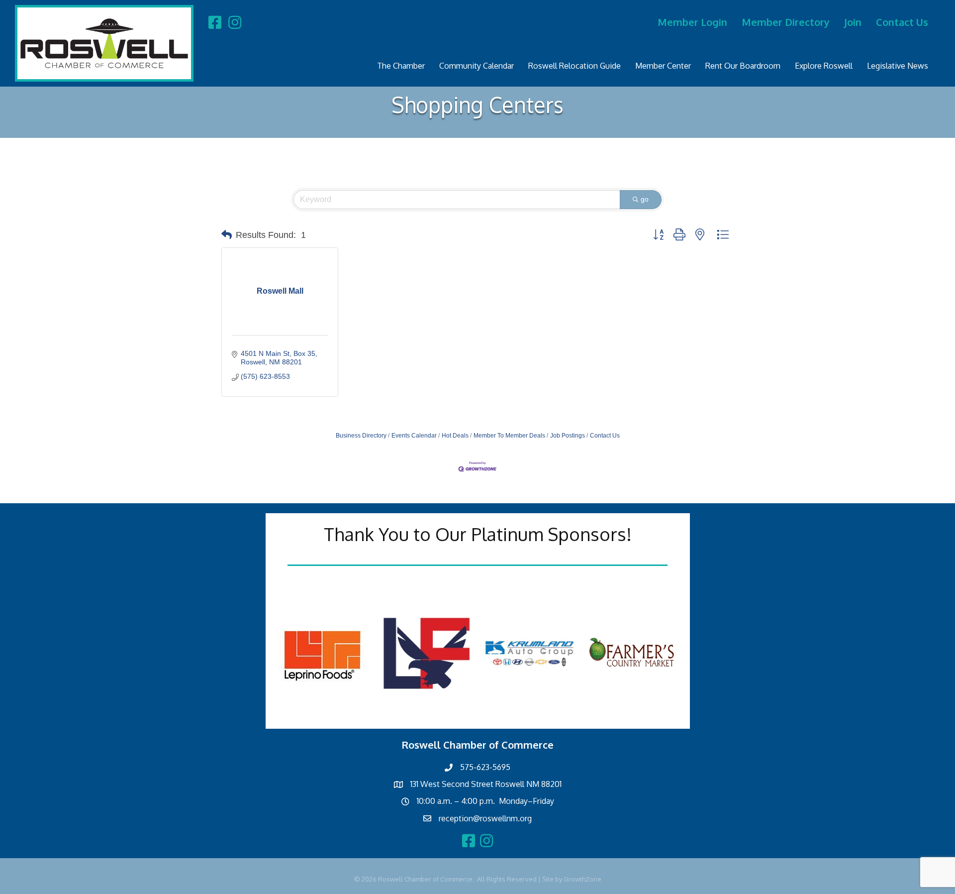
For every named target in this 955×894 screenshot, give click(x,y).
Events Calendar (414, 435)
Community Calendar (476, 66)
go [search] (645, 199)
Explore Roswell (824, 66)
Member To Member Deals (509, 435)
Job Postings (567, 435)
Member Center (663, 66)
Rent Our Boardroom (742, 66)
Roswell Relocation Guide (574, 66)
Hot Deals (455, 435)
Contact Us (902, 21)
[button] (226, 235)
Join (852, 21)
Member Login (692, 21)
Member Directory (786, 21)
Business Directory (361, 435)
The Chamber (401, 66)
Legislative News (897, 66)
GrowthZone (582, 879)
